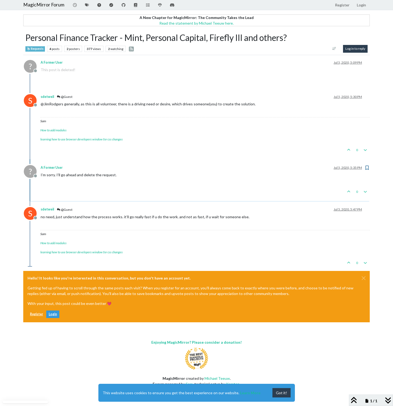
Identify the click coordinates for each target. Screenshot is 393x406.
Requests (37, 48)
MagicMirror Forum (43, 4)
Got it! (281, 392)
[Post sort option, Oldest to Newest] (334, 48)
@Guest (66, 97)
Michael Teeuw (217, 378)
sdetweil (47, 97)
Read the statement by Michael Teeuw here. (196, 23)
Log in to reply (355, 49)
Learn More (250, 392)
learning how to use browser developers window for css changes (81, 139)
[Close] (363, 278)
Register (36, 314)
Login (53, 314)
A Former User (52, 62)
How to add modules (53, 130)
